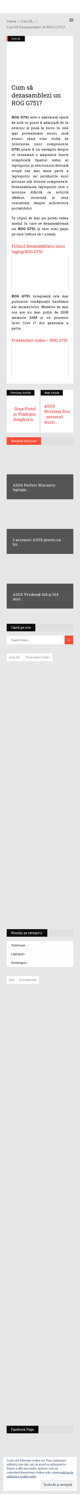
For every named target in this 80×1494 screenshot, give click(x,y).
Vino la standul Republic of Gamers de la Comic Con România (51, 1369)
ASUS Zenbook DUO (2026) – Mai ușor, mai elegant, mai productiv (52, 1160)
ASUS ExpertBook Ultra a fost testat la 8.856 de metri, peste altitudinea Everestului (52, 1093)
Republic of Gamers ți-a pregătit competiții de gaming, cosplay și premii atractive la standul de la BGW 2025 (53, 1291)
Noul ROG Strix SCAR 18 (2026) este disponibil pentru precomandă (50, 1061)
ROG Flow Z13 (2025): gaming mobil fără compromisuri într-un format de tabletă (39, 843)
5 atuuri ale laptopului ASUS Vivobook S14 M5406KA (36, 888)
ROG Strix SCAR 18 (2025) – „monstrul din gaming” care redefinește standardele (35, 909)
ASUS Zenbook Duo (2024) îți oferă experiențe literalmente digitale (40, 671)
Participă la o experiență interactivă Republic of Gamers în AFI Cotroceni (50, 1334)
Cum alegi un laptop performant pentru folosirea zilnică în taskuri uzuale (39, 735)
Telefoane (18, 945)
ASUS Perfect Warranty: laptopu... (34, 487)
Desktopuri (19, 963)
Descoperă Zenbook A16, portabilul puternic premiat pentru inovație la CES (35, 796)
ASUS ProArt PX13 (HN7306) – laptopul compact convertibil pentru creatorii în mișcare (36, 867)
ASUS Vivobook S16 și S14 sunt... (35, 596)
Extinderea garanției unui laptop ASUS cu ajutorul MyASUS (39, 756)
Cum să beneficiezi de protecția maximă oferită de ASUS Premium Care (40, 712)
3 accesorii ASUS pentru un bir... (37, 542)
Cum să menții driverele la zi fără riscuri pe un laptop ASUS (39, 775)
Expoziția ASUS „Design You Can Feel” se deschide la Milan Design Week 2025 (52, 1401)
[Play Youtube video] (40, 273)
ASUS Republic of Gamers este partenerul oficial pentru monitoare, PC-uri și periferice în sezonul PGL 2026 (53, 1245)
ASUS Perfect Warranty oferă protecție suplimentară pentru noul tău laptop (51, 1128)
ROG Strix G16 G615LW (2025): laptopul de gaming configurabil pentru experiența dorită (39, 820)
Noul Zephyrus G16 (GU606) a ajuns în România (53, 1033)
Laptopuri (17, 954)
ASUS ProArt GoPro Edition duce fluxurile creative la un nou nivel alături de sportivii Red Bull (53, 1003)
